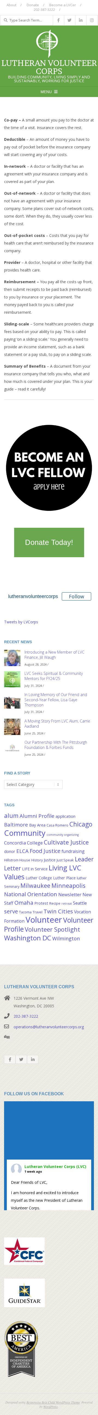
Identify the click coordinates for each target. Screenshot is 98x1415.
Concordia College (23, 843)
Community (24, 833)
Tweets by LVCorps (21, 621)
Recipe (54, 903)
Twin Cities (58, 911)
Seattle (80, 903)
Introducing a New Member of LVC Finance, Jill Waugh (54, 654)
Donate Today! (49, 542)
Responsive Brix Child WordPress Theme (53, 1402)
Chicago (80, 824)
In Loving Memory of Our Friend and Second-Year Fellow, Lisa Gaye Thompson (55, 699)
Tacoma (25, 912)
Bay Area (37, 825)
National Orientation (30, 894)
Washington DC (27, 937)
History (37, 860)
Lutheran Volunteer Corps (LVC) (55, 1166)
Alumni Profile (37, 815)
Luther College (39, 877)
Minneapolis (68, 885)
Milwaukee (35, 885)
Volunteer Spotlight (52, 929)
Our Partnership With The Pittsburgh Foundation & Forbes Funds (55, 745)
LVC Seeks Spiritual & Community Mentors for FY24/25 (53, 676)
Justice (50, 859)
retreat (67, 903)
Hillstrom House (17, 860)
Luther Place (64, 877)
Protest (41, 903)
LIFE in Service (35, 868)
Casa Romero (57, 825)
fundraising (73, 851)
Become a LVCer (62, 4)
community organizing (63, 835)
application (65, 816)
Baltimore (16, 824)
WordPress (50, 1406)
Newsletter (69, 894)
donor (9, 851)
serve (11, 911)
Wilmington (66, 938)
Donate (33, 4)
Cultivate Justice (66, 842)
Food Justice (45, 851)
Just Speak (65, 860)
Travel (37, 912)
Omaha (23, 902)
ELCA (22, 851)
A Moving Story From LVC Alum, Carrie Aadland (57, 723)
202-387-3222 (26, 1016)
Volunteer (44, 919)
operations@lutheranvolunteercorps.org (49, 1026)
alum (11, 815)
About (11, 4)
